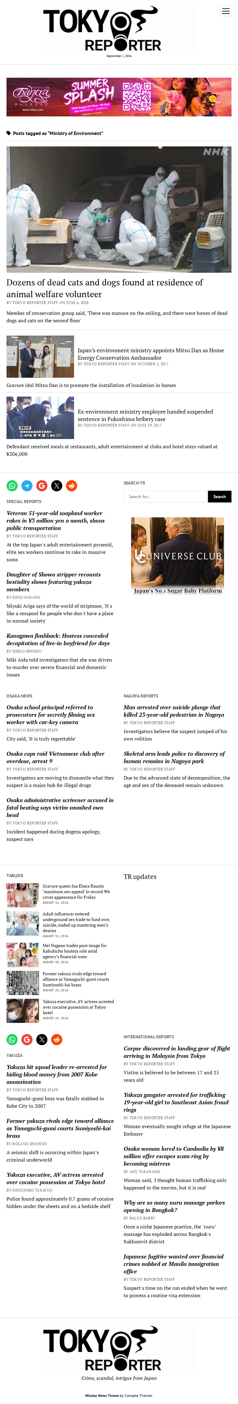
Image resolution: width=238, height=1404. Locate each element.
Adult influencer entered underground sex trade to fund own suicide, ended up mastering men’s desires (76, 922)
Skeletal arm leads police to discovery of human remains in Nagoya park (174, 757)
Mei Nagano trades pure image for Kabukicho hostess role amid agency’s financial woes (75, 951)
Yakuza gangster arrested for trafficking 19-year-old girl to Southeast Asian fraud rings (176, 1102)
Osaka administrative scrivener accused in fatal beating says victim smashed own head (60, 807)
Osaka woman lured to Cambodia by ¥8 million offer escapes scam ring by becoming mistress (174, 1156)
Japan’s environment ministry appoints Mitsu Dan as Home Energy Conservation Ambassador (151, 353)
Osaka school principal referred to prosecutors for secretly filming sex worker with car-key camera (51, 714)
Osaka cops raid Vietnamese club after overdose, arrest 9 (55, 757)
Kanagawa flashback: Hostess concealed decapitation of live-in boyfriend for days (58, 639)
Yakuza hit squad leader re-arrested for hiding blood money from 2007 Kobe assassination (57, 1074)
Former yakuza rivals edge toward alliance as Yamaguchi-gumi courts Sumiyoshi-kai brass (76, 979)
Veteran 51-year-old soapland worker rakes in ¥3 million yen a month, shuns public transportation (56, 520)
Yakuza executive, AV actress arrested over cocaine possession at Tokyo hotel (78, 1007)
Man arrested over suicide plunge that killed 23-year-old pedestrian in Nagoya (174, 710)
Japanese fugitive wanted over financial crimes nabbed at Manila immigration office (173, 1264)
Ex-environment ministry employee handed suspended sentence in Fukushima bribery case (145, 415)
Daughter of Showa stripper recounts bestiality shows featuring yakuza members (54, 582)
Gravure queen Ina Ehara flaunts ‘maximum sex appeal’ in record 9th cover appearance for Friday (76, 891)
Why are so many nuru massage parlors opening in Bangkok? (174, 1206)
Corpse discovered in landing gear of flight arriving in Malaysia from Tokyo (177, 1052)
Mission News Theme (102, 1395)
